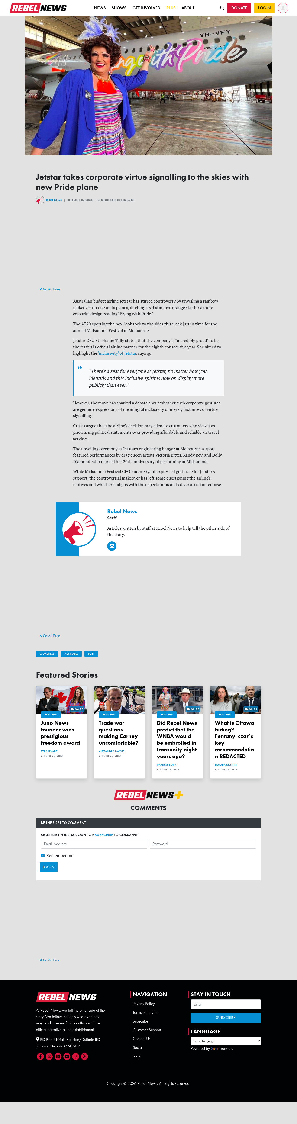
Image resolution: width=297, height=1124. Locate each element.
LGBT (91, 654)
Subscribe (140, 1021)
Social (138, 1047)
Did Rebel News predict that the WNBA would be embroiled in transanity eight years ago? (177, 739)
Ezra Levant (49, 751)
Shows (119, 8)
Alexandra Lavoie (111, 751)
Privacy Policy (144, 1003)
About (187, 8)
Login (137, 1056)
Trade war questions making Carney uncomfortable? (118, 732)
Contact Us (141, 1038)
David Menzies (166, 765)
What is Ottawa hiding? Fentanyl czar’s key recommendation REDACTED (234, 739)
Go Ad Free (51, 289)
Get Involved (146, 8)
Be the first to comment (117, 200)
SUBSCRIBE (104, 834)
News (100, 8)
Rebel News (54, 200)
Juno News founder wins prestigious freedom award (60, 732)
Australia (71, 654)
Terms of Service (145, 1012)
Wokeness (47, 654)
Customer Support (147, 1030)
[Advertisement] (148, 253)
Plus (171, 8)
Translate (226, 1048)
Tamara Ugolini (226, 765)
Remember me (59, 855)
